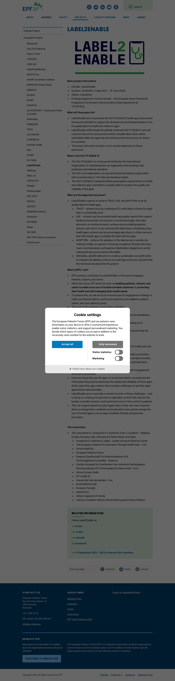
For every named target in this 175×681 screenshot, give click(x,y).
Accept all (67, 344)
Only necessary (108, 344)
